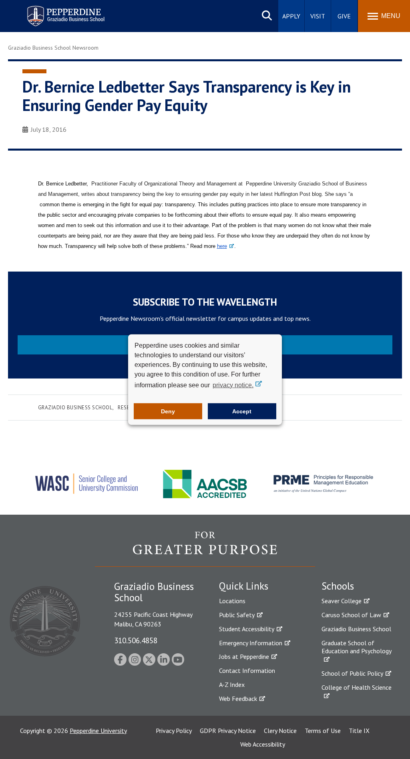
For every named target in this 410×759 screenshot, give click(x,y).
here (222, 246)
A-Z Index (232, 684)
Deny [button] (168, 411)
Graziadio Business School (75, 407)
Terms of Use (323, 731)
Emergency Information (250, 643)
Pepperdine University (98, 731)
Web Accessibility (262, 744)
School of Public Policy (352, 673)
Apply (291, 16)
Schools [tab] (338, 586)
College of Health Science (357, 687)
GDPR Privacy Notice (228, 731)
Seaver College (342, 601)
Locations (232, 601)
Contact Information (247, 670)
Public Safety (237, 615)
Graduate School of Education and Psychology (357, 647)
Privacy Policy (174, 731)
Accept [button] (241, 411)
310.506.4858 (135, 640)
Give (344, 16)
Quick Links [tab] (243, 586)
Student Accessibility (246, 629)
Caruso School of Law (351, 615)
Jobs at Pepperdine (244, 656)
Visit (317, 16)
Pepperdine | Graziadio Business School (55, 11)
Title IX (359, 731)
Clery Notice (280, 731)
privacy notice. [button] (233, 384)
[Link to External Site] (205, 549)
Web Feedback (238, 699)
